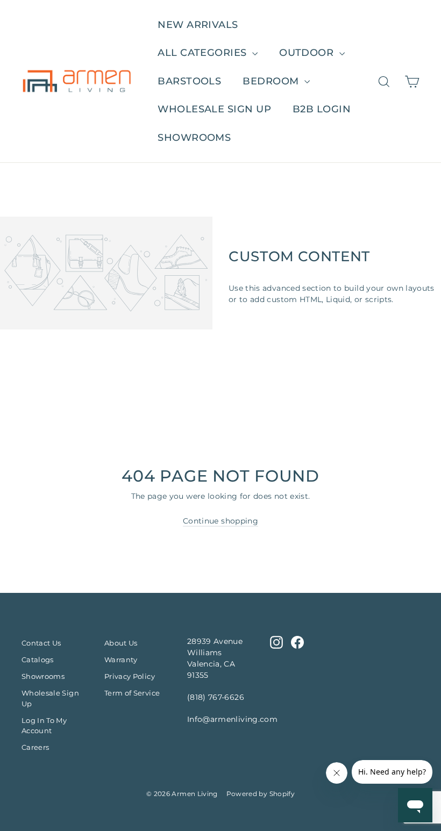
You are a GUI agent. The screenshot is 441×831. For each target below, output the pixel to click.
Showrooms (194, 138)
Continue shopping (220, 521)
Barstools (189, 81)
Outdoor (308, 53)
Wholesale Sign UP (214, 109)
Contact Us (41, 643)
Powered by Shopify (260, 794)
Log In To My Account (44, 725)
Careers (35, 747)
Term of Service (132, 693)
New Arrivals (198, 25)
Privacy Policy (129, 676)
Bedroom (272, 81)
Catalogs (38, 659)
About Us (121, 643)
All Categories (204, 53)
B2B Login (322, 109)
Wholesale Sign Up (50, 698)
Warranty (121, 659)
